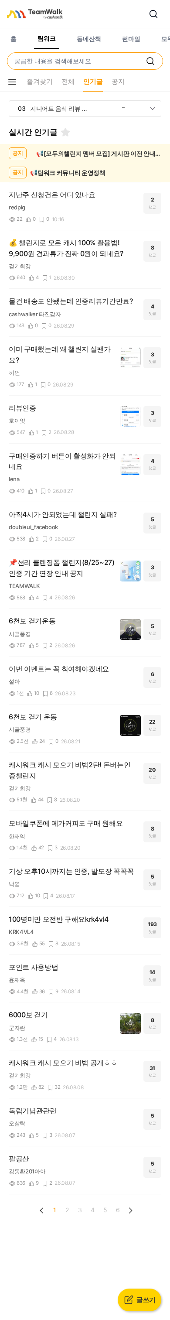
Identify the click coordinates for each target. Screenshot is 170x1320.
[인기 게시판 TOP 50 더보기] (152, 108)
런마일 (131, 38)
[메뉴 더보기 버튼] (12, 82)
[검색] (153, 14)
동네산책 (89, 38)
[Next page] (130, 1210)
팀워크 (46, 38)
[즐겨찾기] (65, 132)
